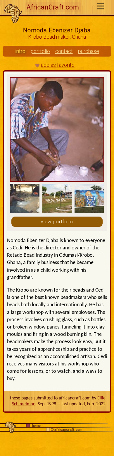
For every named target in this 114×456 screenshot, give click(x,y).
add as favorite (58, 65)
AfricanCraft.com (53, 7)
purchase (88, 51)
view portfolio (57, 221)
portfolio (40, 51)
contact (64, 51)
